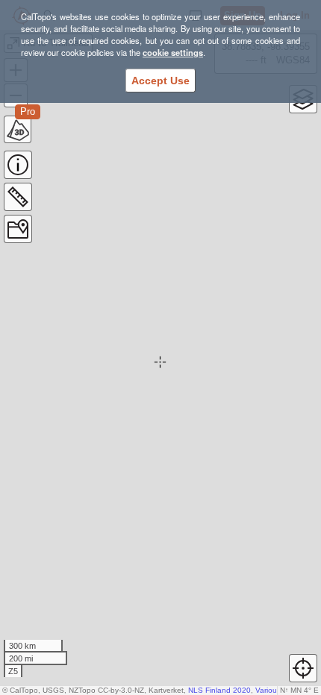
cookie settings (173, 52)
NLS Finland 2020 (219, 690)
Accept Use (160, 81)
